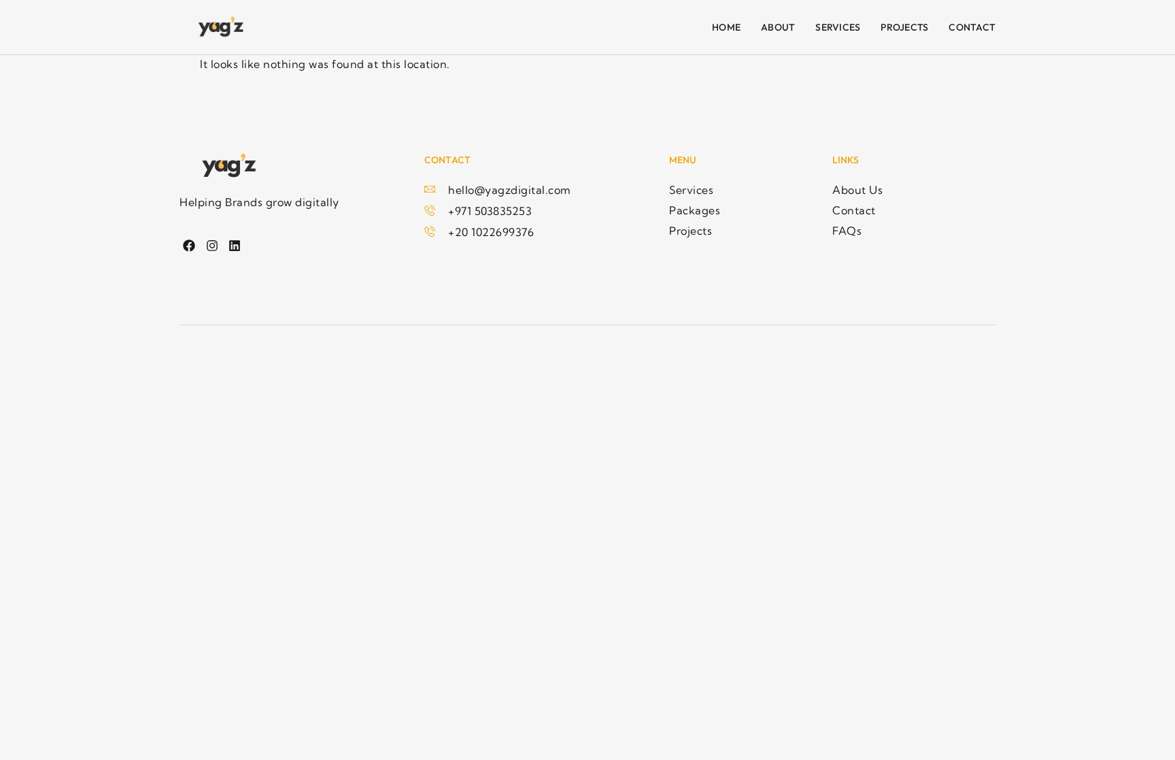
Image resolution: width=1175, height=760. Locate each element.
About (778, 27)
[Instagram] (212, 246)
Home (726, 27)
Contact (972, 27)
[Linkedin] (235, 246)
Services (837, 27)
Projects (904, 27)
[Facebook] (189, 246)
